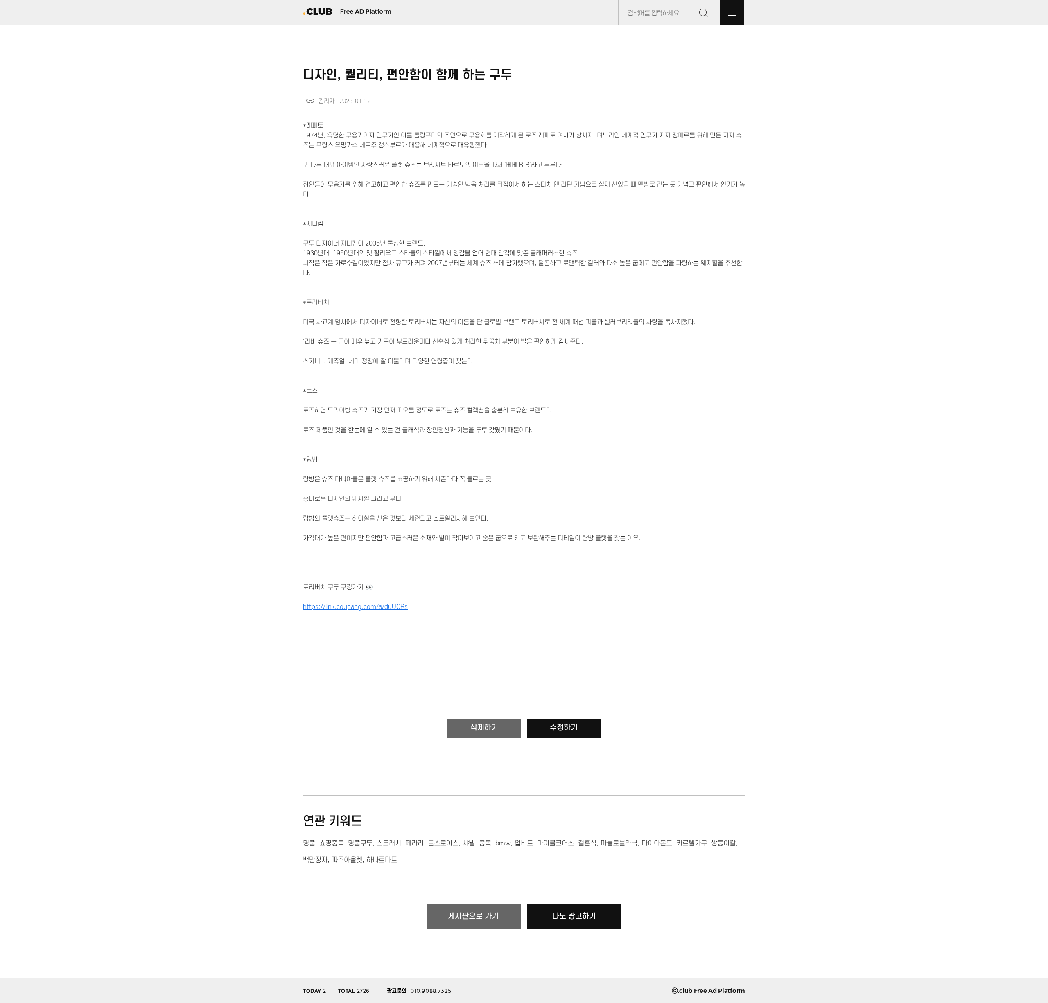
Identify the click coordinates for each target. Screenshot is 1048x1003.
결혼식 (587, 843)
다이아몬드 (656, 843)
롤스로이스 (443, 843)
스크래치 (389, 843)
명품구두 (360, 843)
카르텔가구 (691, 843)
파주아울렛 (347, 860)
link (310, 101)
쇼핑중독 (331, 843)
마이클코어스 (555, 843)
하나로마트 (381, 860)
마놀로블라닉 (619, 843)
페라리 (414, 843)
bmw (502, 843)
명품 (309, 843)
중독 (485, 843)
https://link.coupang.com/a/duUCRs (355, 607)
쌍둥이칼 (723, 843)
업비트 (524, 843)
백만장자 (315, 860)
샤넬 (469, 843)
